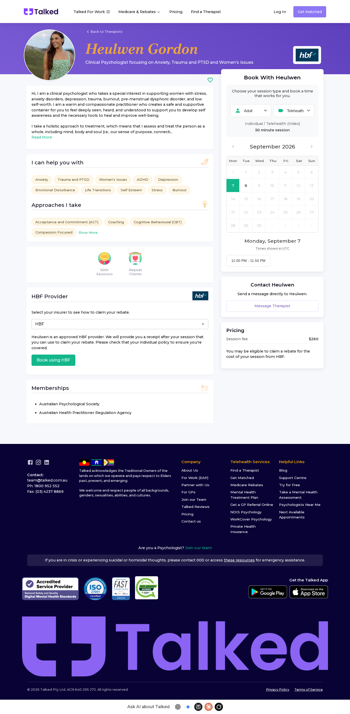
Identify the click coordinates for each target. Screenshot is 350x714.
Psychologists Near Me (300, 505)
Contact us (191, 521)
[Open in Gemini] (188, 707)
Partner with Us (195, 485)
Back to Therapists (106, 32)
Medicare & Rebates (137, 11)
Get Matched (310, 11)
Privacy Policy (277, 689)
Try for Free (289, 485)
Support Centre (292, 478)
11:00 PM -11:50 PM (248, 261)
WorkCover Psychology (251, 519)
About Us (189, 470)
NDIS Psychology (246, 512)
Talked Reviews (195, 507)
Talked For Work (89, 11)
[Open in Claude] (208, 707)
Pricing (175, 11)
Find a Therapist (206, 11)
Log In (280, 11)
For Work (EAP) (194, 478)
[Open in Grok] (219, 707)
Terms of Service (308, 689)
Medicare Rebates (246, 485)
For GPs (188, 492)
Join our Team (193, 499)
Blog (283, 470)
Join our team (198, 548)
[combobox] (99, 324)
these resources (239, 560)
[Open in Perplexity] (198, 707)
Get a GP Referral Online (251, 505)
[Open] (203, 324)
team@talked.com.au (47, 480)
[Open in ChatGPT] (178, 707)
